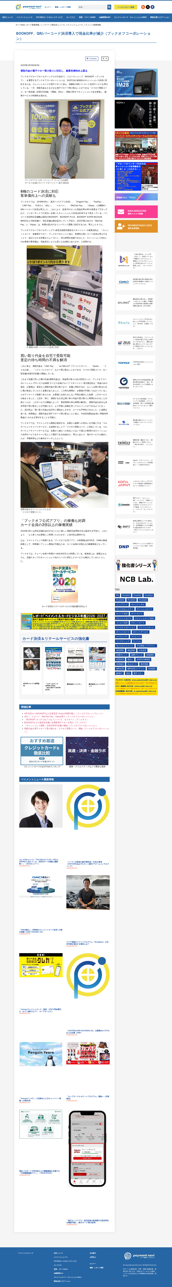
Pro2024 (120, 600)
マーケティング (122, 641)
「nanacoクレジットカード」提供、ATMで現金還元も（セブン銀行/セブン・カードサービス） (40, 1010)
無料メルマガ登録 (135, 213)
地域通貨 (150, 655)
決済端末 (120, 664)
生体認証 (152, 668)
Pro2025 (131, 600)
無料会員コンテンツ (135, 668)
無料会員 (120, 668)
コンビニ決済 (122, 623)
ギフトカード (137, 613)
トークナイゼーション (125, 627)
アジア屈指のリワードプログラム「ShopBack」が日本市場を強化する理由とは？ (87, 943)
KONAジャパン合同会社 (31, 684)
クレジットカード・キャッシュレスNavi (130, 17)
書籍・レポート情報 (63, 7)
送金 (128, 673)
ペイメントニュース (24, 17)
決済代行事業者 (143, 659)
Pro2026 (143, 600)
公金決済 (142, 650)
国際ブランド (137, 655)
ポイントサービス (140, 632)
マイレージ (136, 636)
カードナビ (70, 17)
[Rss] (143, 7)
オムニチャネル (137, 604)
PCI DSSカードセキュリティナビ (49, 17)
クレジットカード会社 (144, 618)
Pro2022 (137, 595)
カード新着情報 (32, 25)
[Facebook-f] (152, 7)
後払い (130, 659)
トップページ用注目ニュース (52, 25)
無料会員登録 (133, 228)
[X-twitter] (148, 7)
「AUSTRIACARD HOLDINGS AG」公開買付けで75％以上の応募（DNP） (88, 1031)
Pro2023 (149, 595)
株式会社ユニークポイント (97, 685)
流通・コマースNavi (87, 17)
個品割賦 (131, 650)
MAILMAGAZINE (137, 210)
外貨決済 (120, 659)
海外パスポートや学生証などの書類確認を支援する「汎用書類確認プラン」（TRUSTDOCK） (39, 1172)
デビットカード (137, 623)
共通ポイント (122, 655)
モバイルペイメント (124, 646)
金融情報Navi (104, 17)
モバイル (137, 641)
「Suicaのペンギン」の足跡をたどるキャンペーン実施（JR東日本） (40, 1099)
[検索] (109, 7)
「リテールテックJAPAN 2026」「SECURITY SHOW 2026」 (53, 687)
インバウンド (122, 604)
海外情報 (144, 664)
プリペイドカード (146, 627)
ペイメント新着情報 (92, 25)
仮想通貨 (120, 650)
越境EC (119, 673)
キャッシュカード (144, 609)
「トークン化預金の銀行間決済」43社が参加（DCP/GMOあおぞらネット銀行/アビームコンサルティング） (87, 864)
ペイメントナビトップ (25, 1253)
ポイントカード (122, 632)
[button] (91, 59)
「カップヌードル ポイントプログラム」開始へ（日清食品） (87, 1097)
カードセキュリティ (124, 609)
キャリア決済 (122, 613)
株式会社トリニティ (74, 684)
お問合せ (93, 1257)
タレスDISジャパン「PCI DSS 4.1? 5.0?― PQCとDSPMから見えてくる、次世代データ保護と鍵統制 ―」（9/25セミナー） (39, 861)
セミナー (48, 7)
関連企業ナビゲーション (160, 17)
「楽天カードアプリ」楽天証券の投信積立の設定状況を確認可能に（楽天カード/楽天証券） (87, 1221)
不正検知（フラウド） (146, 646)
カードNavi (20, 25)
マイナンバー (122, 636)
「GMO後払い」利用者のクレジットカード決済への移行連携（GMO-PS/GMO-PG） (40, 931)
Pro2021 (126, 595)
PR (117, 595)
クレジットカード (123, 618)
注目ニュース (7, 17)
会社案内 (93, 1253)
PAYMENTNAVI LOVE (140, 225)
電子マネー (138, 673)
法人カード (132, 664)
